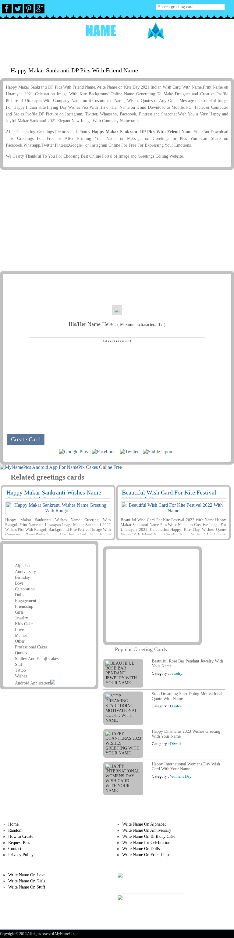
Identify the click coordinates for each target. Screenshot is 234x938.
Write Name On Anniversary (146, 830)
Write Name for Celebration (146, 842)
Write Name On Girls (26, 881)
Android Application (32, 683)
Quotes (21, 653)
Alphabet (22, 566)
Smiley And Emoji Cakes (36, 658)
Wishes (21, 676)
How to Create (105, 51)
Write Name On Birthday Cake (148, 836)
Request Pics (140, 51)
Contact (14, 848)
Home (55, 51)
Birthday (22, 577)
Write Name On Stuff (26, 887)
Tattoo (20, 670)
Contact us (172, 51)
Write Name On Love (26, 875)
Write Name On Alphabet (144, 824)
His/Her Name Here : (117, 324)
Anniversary (25, 571)
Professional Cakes (31, 647)
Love (19, 629)
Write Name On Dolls (141, 848)
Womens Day (181, 776)
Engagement (25, 600)
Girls (19, 612)
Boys (19, 583)
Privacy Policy (21, 854)
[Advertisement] (116, 220)
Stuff (19, 664)
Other (20, 641)
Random (75, 51)
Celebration (25, 589)
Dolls (19, 595)
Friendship (24, 606)
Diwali (175, 743)
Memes (21, 635)
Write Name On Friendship (145, 854)
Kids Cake (24, 624)
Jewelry (21, 618)
